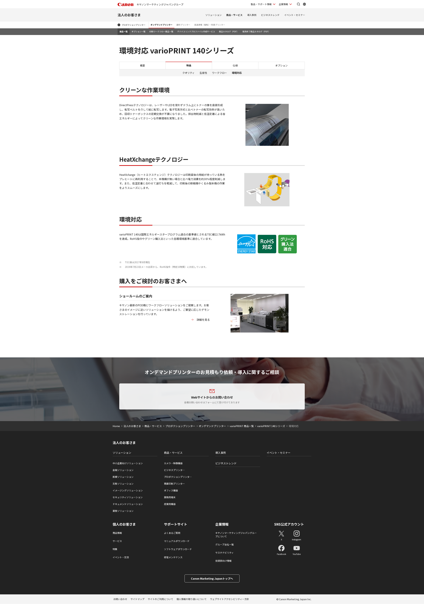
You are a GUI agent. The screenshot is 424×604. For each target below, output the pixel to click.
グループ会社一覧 (224, 544)
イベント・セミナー (294, 15)
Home (116, 426)
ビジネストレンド (270, 15)
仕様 (235, 65)
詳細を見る (203, 320)
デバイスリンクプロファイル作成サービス (196, 31)
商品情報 (117, 533)
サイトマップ (137, 599)
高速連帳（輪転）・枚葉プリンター (209, 24)
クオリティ (188, 72)
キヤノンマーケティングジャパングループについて (236, 534)
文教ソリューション (123, 483)
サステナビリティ (224, 552)
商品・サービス (234, 15)
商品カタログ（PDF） (228, 31)
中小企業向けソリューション (128, 463)
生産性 (203, 72)
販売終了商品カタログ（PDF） (256, 31)
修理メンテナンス (173, 557)
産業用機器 (170, 504)
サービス (117, 541)
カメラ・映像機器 (173, 463)
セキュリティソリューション (128, 497)
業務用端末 (170, 497)
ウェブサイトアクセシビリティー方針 (229, 599)
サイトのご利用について (160, 599)
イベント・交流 (121, 557)
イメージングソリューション (128, 490)
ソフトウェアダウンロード (178, 549)
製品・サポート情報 (261, 4)
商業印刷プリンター (174, 483)
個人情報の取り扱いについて (192, 599)
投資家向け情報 (223, 560)
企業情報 (283, 4)
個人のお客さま (124, 524)
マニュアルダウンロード (176, 541)
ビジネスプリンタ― (174, 470)
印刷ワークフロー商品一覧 (161, 31)
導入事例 (251, 15)
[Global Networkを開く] (304, 4)
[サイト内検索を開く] (298, 4)
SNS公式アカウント (289, 524)
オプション (281, 65)
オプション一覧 (138, 31)
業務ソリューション (123, 510)
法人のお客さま (129, 14)
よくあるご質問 (172, 533)
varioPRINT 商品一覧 (242, 426)
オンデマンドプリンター (161, 24)
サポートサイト (175, 524)
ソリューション (213, 15)
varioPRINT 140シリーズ (271, 426)
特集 (115, 549)
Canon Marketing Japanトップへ (212, 578)
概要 (142, 65)
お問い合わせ (120, 599)
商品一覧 (124, 31)
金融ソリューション (123, 470)
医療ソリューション (123, 476)
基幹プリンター (183, 24)
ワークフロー (219, 72)
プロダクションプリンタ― (178, 476)
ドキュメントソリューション (128, 504)
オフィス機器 (171, 490)
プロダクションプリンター (133, 24)
